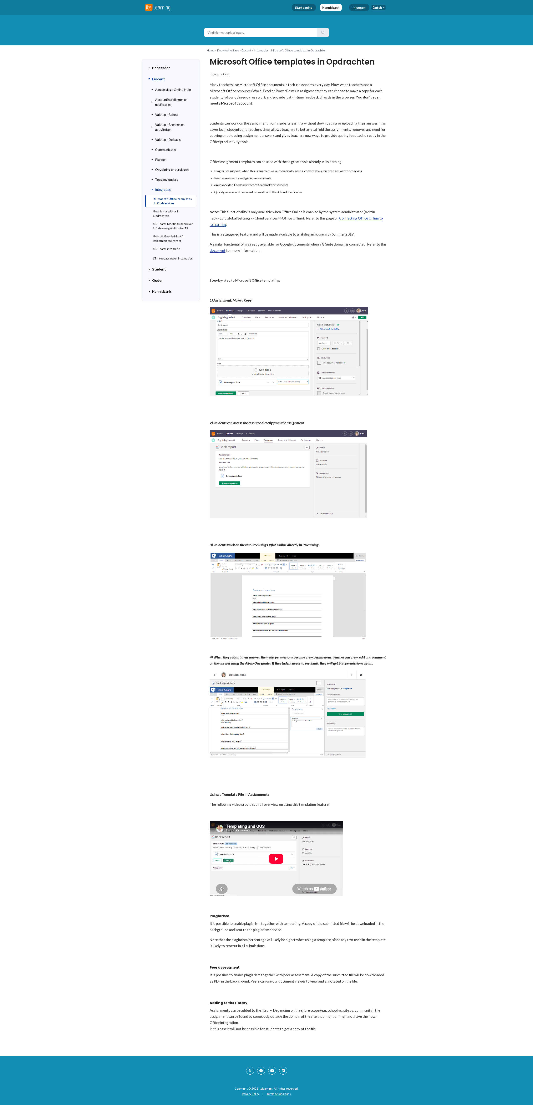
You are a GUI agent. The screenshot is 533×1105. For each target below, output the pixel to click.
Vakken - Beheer (167, 114)
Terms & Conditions (278, 1093)
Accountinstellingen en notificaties (171, 101)
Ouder (157, 280)
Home (210, 50)
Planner (160, 159)
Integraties (261, 50)
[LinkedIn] (283, 1071)
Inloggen (359, 7)
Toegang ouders (166, 179)
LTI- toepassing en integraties (173, 258)
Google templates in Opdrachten (166, 213)
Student (159, 269)
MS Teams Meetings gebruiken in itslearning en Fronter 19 (173, 226)
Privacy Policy (250, 1093)
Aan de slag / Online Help (173, 89)
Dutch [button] (377, 7)
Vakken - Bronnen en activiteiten (169, 126)
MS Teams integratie (166, 249)
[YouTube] (272, 1071)
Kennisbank (330, 7)
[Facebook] (261, 1071)
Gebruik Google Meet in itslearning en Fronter (168, 238)
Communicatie (165, 149)
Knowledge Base (228, 50)
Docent (246, 50)
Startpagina (303, 7)
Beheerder (161, 68)
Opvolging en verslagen (172, 169)
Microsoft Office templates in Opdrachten (173, 201)
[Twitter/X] (250, 1071)
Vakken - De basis (168, 139)
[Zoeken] (323, 32)
